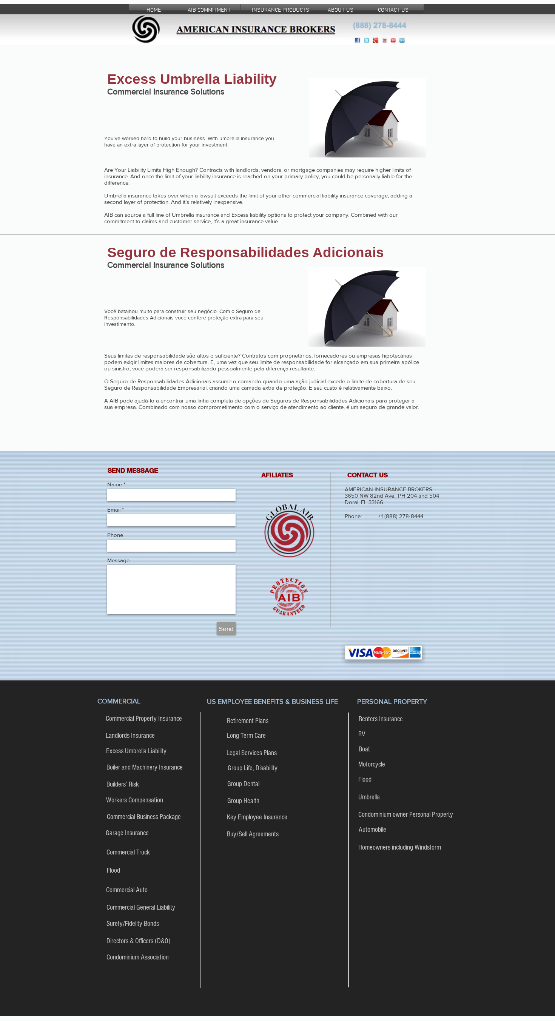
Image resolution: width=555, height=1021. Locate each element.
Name (114, 484)
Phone (115, 535)
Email (113, 509)
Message (118, 560)
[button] (277, 475)
